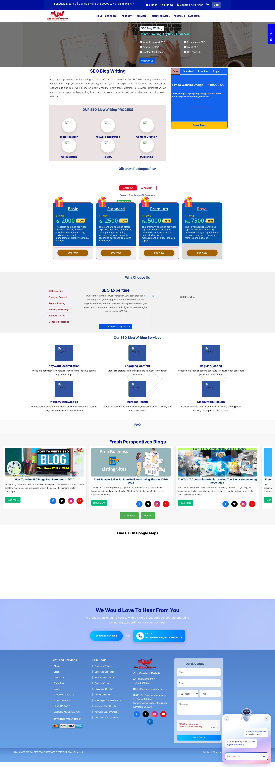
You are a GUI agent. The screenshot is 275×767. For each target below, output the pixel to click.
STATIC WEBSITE (62, 705)
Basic (176, 75)
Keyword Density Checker (107, 716)
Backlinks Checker (103, 671)
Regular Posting (57, 308)
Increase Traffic (57, 320)
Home (99, 20)
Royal (216, 76)
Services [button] (142, 20)
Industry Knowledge (59, 314)
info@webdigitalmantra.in (149, 693)
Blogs (56, 676)
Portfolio (179, 20)
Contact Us (59, 682)
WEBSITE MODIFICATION (67, 716)
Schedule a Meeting (106, 640)
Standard (188, 76)
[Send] (264, 756)
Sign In (152, 7)
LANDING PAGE (62, 711)
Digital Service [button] (160, 20)
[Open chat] (226, 718)
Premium (203, 76)
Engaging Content (58, 301)
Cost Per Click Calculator (106, 722)
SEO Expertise (56, 295)
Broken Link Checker (104, 682)
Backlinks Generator (104, 676)
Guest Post (59, 688)
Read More (13, 507)
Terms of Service (221, 757)
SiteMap (206, 757)
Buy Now (73, 257)
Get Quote (271, 34)
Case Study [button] (194, 20)
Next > (148, 520)
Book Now (199, 130)
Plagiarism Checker (104, 693)
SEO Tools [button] (111, 20)
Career (57, 693)
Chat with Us (147, 65)
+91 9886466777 (142, 687)
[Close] (266, 718)
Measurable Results (59, 326)
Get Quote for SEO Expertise (114, 331)
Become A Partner (186, 7)
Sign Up (167, 7)
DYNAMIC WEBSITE (64, 699)
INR (216, 8)
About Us (58, 671)
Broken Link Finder (103, 699)
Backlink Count (102, 688)
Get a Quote (199, 742)
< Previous (129, 520)
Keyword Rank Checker (106, 711)
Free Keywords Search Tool (108, 705)
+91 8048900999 (144, 683)
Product (127, 20)
